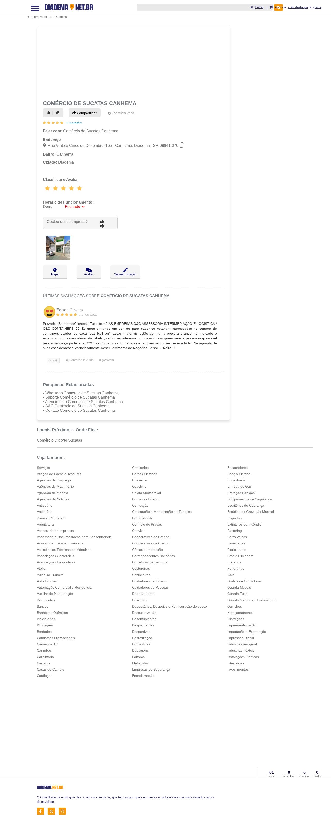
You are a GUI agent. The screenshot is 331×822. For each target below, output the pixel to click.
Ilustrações (235, 619)
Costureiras (141, 568)
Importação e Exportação (246, 631)
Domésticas (141, 644)
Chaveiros (140, 480)
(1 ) (74, 122)
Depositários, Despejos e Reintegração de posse (169, 606)
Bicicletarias (46, 619)
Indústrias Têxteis (240, 650)
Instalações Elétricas (243, 657)
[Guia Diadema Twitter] (53, 811)
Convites (138, 531)
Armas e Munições (51, 518)
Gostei (52, 360)
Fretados (234, 562)
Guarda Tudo (237, 594)
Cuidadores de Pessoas (150, 587)
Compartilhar (86, 113)
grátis (317, 7)
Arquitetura (45, 524)
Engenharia (236, 480)
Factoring (234, 531)
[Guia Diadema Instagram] (64, 811)
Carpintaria (45, 657)
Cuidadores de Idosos (149, 581)
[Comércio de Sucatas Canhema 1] (58, 258)
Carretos (43, 663)
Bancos (42, 606)
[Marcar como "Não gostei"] (58, 113)
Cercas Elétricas (144, 474)
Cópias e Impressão (147, 549)
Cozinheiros (141, 575)
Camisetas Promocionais (56, 638)
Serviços (43, 467)
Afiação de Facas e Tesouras (59, 474)
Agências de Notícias (53, 499)
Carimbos (44, 650)
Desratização (142, 638)
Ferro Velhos (237, 537)
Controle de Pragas (147, 524)
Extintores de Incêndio (244, 524)
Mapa (55, 274)
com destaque (298, 7)
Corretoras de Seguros (149, 562)
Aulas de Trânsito (50, 575)
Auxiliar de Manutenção (55, 594)
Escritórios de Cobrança (245, 505)
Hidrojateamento (240, 613)
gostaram (106, 360)
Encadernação (143, 676)
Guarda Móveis (239, 587)
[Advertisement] (133, 63)
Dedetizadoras (143, 594)
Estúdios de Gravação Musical (250, 512)
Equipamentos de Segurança (249, 499)
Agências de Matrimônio (55, 486)
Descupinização (144, 613)
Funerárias (235, 568)
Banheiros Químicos (52, 613)
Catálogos (44, 676)
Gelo (231, 575)
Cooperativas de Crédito (150, 537)
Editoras (138, 657)
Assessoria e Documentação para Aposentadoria (74, 537)
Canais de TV (47, 644)
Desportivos (141, 631)
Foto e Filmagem (240, 556)
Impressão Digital (240, 638)
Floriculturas (236, 549)
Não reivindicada (122, 113)
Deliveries (139, 600)
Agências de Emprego (54, 480)
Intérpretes (235, 663)
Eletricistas (140, 663)
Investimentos (238, 669)
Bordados (44, 631)
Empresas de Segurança (151, 669)
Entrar (259, 7)
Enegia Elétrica (238, 474)
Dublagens (140, 650)
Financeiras (236, 543)
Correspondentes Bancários (153, 556)
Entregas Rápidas (241, 493)
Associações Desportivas (56, 562)
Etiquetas (234, 518)
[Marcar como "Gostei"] (49, 113)
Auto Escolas (47, 581)
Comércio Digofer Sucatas (59, 440)
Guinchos (234, 606)
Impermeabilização (241, 625)
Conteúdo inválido (81, 360)
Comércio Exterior (146, 499)
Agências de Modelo (52, 493)
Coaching (139, 486)
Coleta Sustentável (146, 493)
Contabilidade (142, 518)
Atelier (42, 568)
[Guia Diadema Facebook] (42, 811)
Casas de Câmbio (50, 669)
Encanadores (237, 467)
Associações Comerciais (55, 556)
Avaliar (88, 274)
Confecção (140, 505)
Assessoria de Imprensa (55, 531)
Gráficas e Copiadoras (244, 581)
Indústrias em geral (242, 644)
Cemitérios (140, 467)
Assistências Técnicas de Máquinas (64, 549)
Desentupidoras (144, 619)
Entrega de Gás (239, 486)
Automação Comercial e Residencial (64, 587)
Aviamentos (46, 600)
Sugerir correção (125, 274)
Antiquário (44, 505)
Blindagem (45, 625)
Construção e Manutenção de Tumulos (162, 512)
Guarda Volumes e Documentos (251, 600)
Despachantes (143, 625)
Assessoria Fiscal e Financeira (60, 543)
